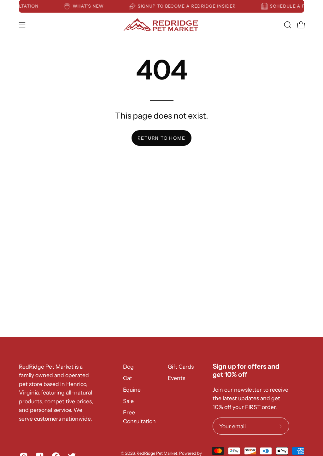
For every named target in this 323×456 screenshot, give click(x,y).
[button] (287, 24)
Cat (127, 378)
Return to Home (161, 138)
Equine (132, 389)
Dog (128, 366)
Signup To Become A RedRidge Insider (189, 6)
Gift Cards (181, 366)
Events (176, 378)
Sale (128, 401)
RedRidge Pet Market (157, 453)
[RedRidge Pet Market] (161, 24)
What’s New (90, 6)
